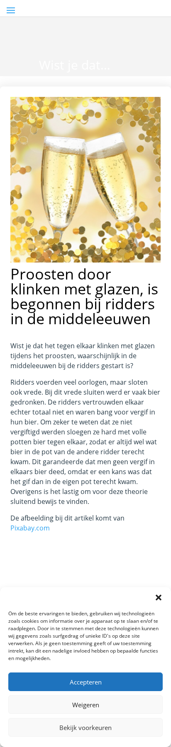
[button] (158, 597)
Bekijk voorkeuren (85, 727)
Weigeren (85, 705)
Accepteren (86, 682)
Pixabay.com (30, 528)
